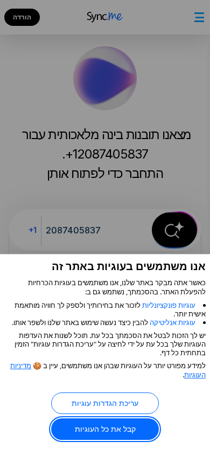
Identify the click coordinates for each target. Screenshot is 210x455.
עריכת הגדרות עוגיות (105, 403)
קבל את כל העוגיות (105, 429)
